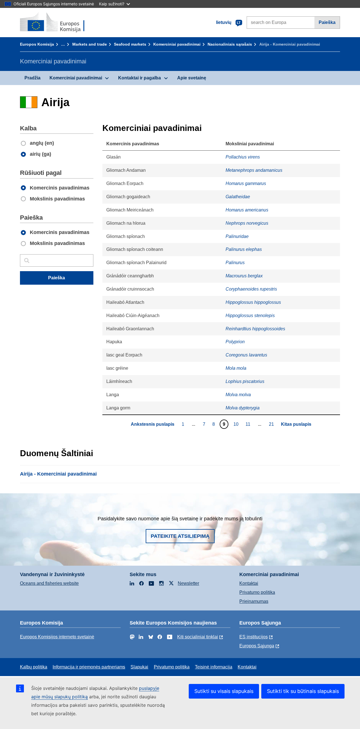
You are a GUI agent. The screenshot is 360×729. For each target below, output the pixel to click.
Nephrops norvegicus (247, 223)
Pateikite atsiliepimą (180, 536)
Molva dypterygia (243, 407)
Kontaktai (248, 583)
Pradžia (32, 77)
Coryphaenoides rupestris (251, 289)
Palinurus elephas (244, 249)
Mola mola (236, 368)
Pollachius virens (243, 157)
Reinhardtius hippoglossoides (255, 328)
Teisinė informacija (213, 667)
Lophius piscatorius (245, 381)
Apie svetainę (191, 77)
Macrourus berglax (244, 275)
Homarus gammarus (246, 183)
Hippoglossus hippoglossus (253, 302)
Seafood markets (130, 44)
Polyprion (235, 341)
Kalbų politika (33, 667)
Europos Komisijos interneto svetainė (57, 636)
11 (249, 424)
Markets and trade (89, 44)
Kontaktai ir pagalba (139, 77)
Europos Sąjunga (256, 645)
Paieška (327, 22)
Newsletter (188, 583)
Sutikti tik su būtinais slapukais (303, 691)
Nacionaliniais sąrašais (230, 44)
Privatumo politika (257, 592)
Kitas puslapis (296, 424)
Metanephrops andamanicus (254, 170)
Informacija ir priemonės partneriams (89, 667)
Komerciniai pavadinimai (177, 44)
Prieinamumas (253, 601)
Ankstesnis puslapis (152, 424)
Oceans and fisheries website (49, 583)
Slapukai (139, 667)
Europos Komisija (37, 44)
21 (272, 424)
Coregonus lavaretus (246, 355)
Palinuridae (237, 236)
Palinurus (235, 262)
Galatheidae (238, 196)
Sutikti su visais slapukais (223, 691)
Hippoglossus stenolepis (250, 315)
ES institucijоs (253, 636)
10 (236, 424)
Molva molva (238, 394)
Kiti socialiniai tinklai (197, 636)
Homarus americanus (247, 210)
